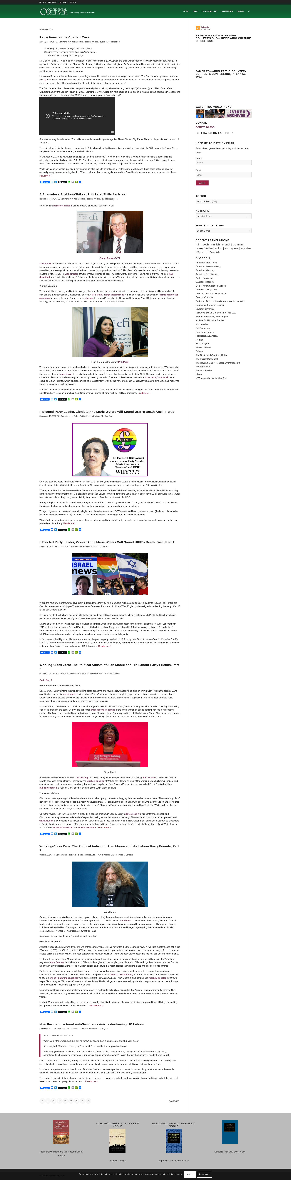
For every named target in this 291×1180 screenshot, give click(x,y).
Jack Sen (108, 416)
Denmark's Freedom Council (210, 305)
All (197, 244)
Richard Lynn (202, 343)
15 (77, 1101)
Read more (44, 175)
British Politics (77, 42)
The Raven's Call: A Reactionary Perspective (218, 363)
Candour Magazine (205, 282)
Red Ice (199, 339)
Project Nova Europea (206, 335)
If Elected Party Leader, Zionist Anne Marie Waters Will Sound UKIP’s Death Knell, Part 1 (106, 542)
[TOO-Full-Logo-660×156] (67, 11)
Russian (246, 248)
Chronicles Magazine (206, 289)
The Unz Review (204, 370)
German (238, 244)
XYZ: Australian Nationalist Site (211, 378)
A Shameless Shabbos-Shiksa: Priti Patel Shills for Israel (82, 194)
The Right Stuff (203, 366)
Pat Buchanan (203, 328)
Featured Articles (91, 42)
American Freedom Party (208, 266)
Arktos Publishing (204, 278)
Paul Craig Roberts (205, 332)
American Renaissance (207, 274)
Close (190, 1174)
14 (71, 1101)
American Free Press (206, 262)
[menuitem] (48, 2)
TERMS (63, 2)
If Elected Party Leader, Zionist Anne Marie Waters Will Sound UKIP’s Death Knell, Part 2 (106, 411)
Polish (218, 248)
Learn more (204, 1174)
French (226, 244)
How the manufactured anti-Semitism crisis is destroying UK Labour (91, 1024)
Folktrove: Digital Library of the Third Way (216, 312)
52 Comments (63, 199)
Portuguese (232, 248)
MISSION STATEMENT (48, 2)
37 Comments (61, 42)
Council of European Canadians (211, 293)
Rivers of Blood (203, 347)
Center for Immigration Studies (211, 285)
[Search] (249, 11)
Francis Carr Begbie (99, 1029)
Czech (205, 244)
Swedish (214, 252)
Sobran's (200, 351)
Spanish (202, 252)
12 (59, 1101)
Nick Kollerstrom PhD (111, 42)
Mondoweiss (202, 324)
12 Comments (61, 855)
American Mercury (205, 270)
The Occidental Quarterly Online (211, 355)
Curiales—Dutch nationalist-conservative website (220, 301)
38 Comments (61, 546)
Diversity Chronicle (205, 309)
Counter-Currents (204, 297)
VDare (199, 374)
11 (54, 1101)
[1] (44, 79)
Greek (199, 248)
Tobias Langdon (111, 199)
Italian (209, 248)
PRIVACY (72, 2)
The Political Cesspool (207, 359)
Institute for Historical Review (210, 320)
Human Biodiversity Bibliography (212, 316)
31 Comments (64, 416)
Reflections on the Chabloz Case (64, 37)
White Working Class (93, 673)
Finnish (215, 244)
